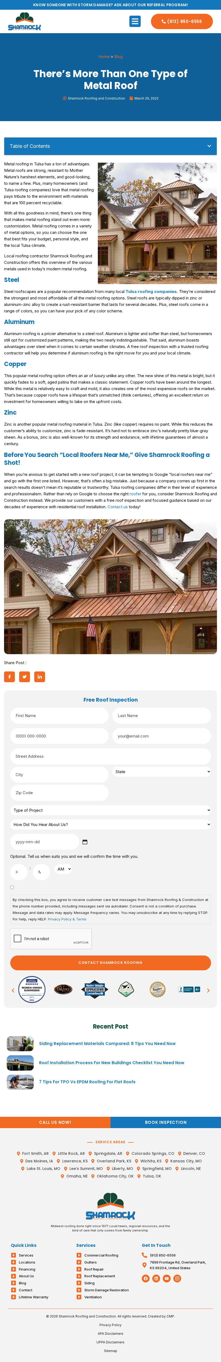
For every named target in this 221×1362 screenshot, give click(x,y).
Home (104, 56)
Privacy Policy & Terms (67, 919)
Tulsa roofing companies (151, 291)
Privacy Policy (110, 1325)
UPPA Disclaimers (110, 1342)
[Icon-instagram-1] (177, 1278)
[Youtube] (167, 1278)
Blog (118, 56)
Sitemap (110, 1351)
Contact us (118, 506)
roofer (135, 493)
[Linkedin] (156, 1278)
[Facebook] (146, 1278)
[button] (135, 21)
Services (85, 1245)
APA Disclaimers (110, 1334)
